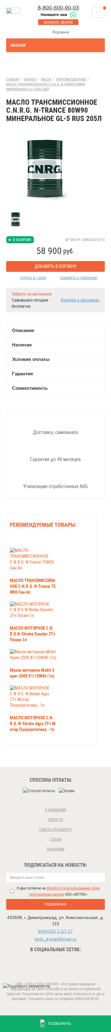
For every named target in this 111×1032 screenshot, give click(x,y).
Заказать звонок (58, 22)
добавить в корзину (55, 266)
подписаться (55, 904)
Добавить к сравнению (78, 278)
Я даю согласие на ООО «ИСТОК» (58, 891)
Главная (12, 79)
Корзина (60, 31)
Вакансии (55, 849)
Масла (46, 79)
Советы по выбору (55, 829)
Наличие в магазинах (80, 300)
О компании (55, 810)
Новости (55, 820)
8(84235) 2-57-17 (55, 931)
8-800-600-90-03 (58, 8)
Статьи (55, 839)
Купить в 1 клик (33, 278)
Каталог (18, 45)
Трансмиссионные (71, 79)
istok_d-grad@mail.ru (55, 938)
